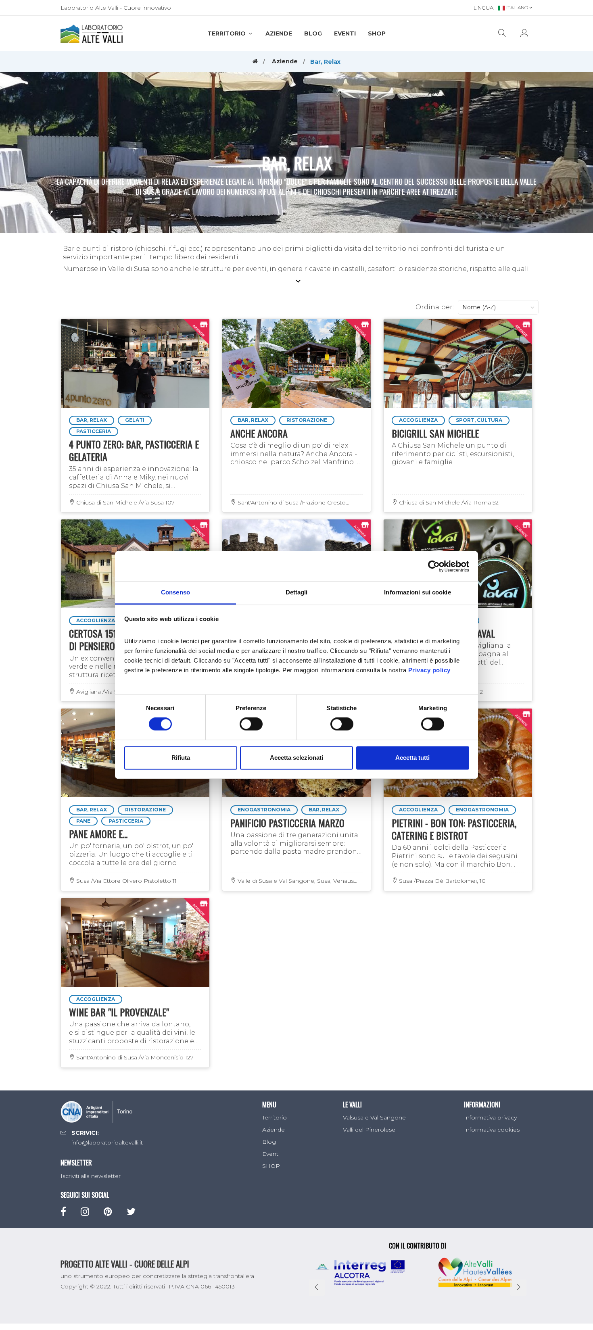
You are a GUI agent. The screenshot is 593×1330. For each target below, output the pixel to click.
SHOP (377, 33)
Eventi (345, 33)
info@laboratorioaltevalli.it (107, 1142)
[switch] (251, 724)
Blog (313, 33)
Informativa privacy (490, 1117)
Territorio (227, 33)
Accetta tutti (412, 757)
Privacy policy (429, 670)
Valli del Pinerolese (369, 1129)
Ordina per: (435, 307)
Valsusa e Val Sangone (374, 1117)
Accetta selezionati (296, 757)
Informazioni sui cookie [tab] (417, 592)
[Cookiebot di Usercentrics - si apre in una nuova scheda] (434, 566)
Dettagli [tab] (297, 592)
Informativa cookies (492, 1129)
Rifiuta (180, 757)
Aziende (278, 33)
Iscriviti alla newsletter (91, 1176)
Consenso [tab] (175, 592)
